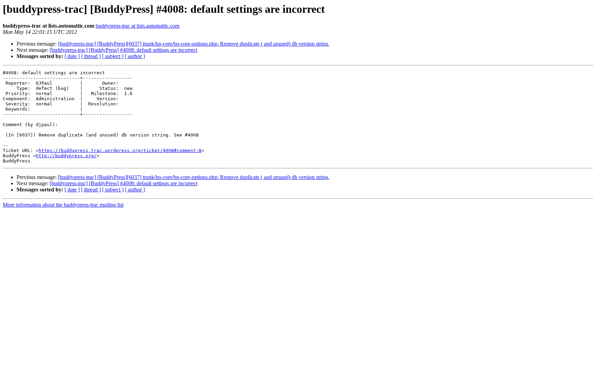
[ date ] (72, 56)
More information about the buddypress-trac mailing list (63, 205)
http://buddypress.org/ (66, 155)
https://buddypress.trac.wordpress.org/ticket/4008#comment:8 (120, 150)
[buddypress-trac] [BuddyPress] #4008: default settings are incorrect (123, 50)
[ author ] (135, 56)
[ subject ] (112, 56)
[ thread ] (91, 56)
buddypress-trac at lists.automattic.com (137, 26)
